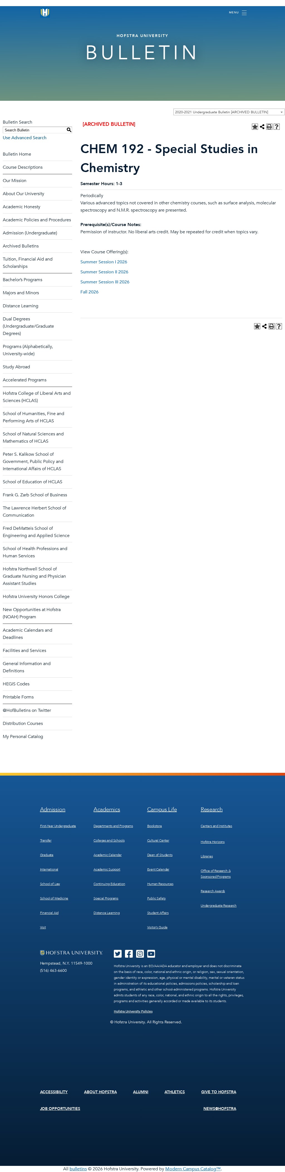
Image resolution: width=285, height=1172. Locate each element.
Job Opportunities (60, 1108)
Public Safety (156, 898)
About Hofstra (100, 1092)
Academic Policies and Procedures (37, 220)
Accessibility (54, 1092)
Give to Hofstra (218, 1092)
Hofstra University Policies (133, 1011)
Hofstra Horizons (213, 842)
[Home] (45, 12)
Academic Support (107, 869)
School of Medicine (54, 898)
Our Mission (14, 181)
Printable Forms (18, 697)
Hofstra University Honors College (36, 597)
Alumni (140, 1092)
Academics (107, 809)
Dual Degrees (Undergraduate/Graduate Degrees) (28, 326)
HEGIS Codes (16, 684)
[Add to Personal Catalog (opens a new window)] (255, 127)
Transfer (46, 840)
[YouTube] (151, 956)
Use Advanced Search (24, 138)
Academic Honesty (21, 207)
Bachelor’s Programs (22, 280)
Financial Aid (49, 913)
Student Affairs (158, 913)
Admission (52, 809)
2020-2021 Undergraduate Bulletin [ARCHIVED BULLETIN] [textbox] (221, 112)
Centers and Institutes (216, 826)
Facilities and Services (24, 651)
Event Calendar (158, 869)
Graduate (47, 855)
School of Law (50, 884)
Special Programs (106, 898)
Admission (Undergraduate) (30, 233)
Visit (43, 927)
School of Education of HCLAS (32, 482)
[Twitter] (118, 956)
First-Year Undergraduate (58, 826)
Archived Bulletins (21, 246)
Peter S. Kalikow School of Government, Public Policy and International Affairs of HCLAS (33, 461)
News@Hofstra (219, 1108)
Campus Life (162, 809)
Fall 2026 (89, 292)
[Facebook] (129, 956)
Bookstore (154, 826)
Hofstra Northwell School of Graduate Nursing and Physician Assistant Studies (34, 576)
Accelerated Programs (24, 380)
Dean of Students (160, 855)
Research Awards (213, 891)
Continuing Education (109, 884)
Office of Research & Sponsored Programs (216, 874)
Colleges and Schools (109, 840)
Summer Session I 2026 (103, 262)
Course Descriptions (23, 167)
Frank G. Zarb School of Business (35, 495)
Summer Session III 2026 (104, 282)
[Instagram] (140, 956)
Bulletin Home (17, 154)
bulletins (78, 1169)
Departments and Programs (113, 826)
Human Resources (160, 884)
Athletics (174, 1092)
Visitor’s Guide (157, 927)
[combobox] (229, 112)
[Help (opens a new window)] (277, 127)
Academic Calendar (108, 855)
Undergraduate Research (219, 905)
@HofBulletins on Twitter (27, 710)
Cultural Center (158, 840)
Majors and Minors (21, 293)
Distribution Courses (23, 723)
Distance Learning (20, 306)
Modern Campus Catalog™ (193, 1169)
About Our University (23, 194)
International (49, 869)
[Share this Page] (262, 127)
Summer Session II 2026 (104, 272)
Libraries (207, 856)
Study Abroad (16, 367)
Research (212, 809)
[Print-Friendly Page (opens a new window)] (269, 127)
